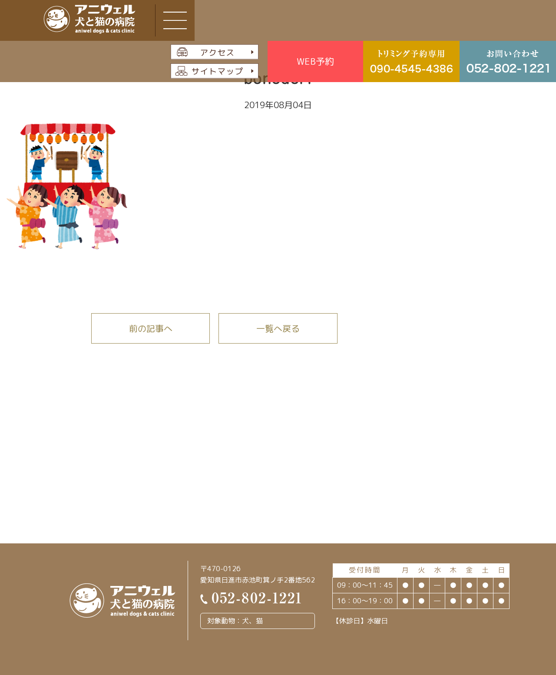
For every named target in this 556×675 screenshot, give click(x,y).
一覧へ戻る (278, 328)
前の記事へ (150, 328)
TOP (519, 622)
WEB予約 (315, 61)
